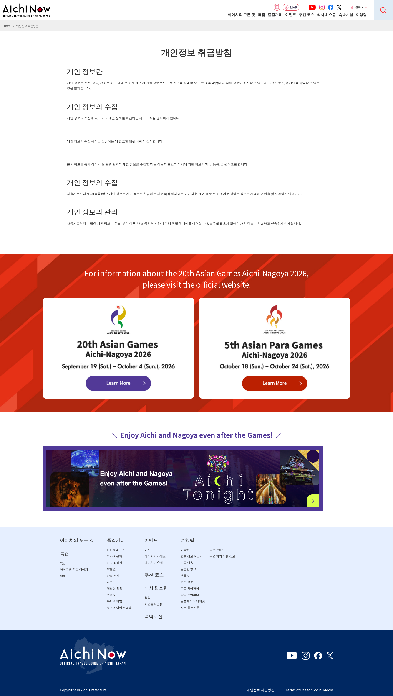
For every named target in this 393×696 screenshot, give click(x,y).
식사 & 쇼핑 (326, 15)
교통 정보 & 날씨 (191, 556)
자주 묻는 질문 (190, 607)
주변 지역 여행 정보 (222, 556)
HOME (8, 26)
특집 (261, 15)
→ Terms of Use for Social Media (307, 689)
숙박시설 (346, 15)
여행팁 (361, 15)
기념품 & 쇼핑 (153, 604)
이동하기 (186, 550)
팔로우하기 (216, 550)
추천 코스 (306, 15)
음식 (147, 597)
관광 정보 (187, 582)
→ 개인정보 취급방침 (258, 689)
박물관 (111, 569)
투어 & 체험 (114, 601)
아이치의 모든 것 (241, 15)
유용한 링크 (188, 569)
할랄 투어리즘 (190, 594)
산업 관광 (113, 575)
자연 (110, 582)
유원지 (111, 594)
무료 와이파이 (190, 588)
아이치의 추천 (116, 550)
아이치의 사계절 (155, 556)
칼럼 (63, 576)
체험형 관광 (114, 588)
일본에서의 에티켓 (193, 601)
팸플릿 (185, 575)
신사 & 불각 (114, 562)
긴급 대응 (187, 562)
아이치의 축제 (153, 562)
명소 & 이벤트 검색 (119, 607)
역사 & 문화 (114, 556)
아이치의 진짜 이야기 (74, 569)
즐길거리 (275, 15)
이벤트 (290, 15)
